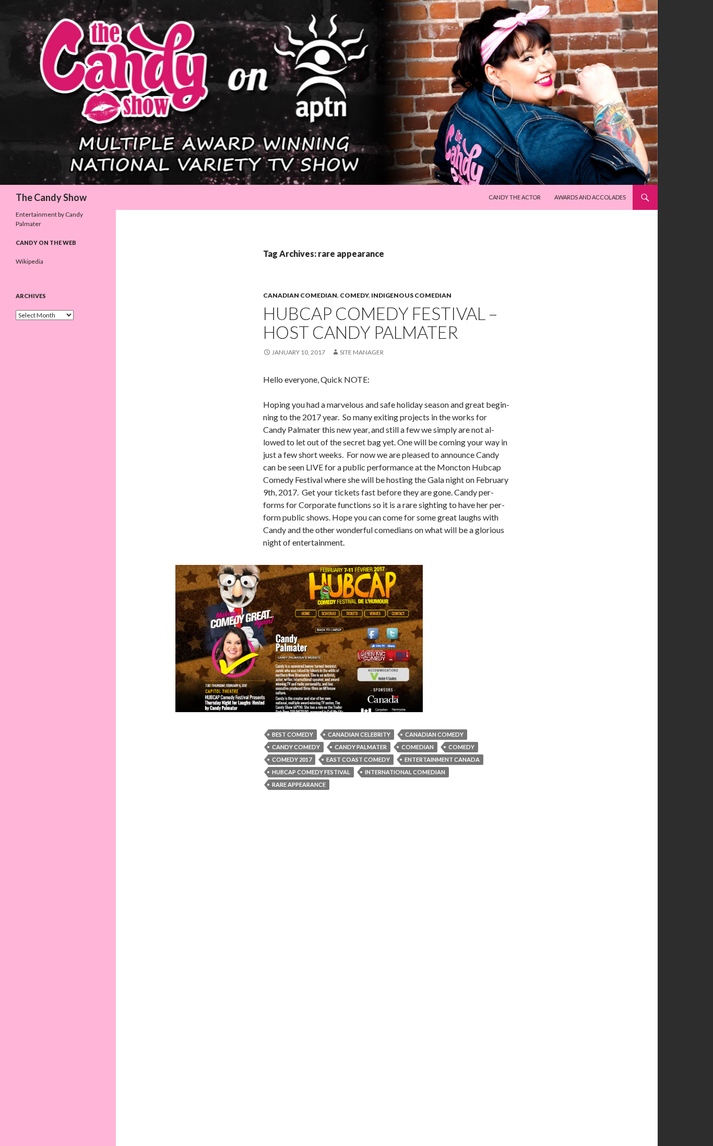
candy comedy (296, 746)
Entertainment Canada (442, 759)
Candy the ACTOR (515, 197)
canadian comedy (434, 734)
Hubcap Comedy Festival (311, 772)
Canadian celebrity (359, 734)
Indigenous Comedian (411, 295)
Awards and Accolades (590, 197)
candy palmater (361, 746)
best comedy (292, 734)
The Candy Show (51, 197)
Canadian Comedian (300, 295)
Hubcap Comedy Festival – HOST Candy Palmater (380, 322)
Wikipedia (29, 261)
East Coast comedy (358, 759)
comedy (461, 746)
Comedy (354, 295)
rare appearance (299, 784)
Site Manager (362, 352)
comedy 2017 (292, 759)
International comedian (405, 772)
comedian (417, 746)
